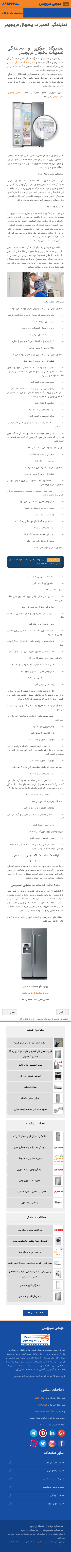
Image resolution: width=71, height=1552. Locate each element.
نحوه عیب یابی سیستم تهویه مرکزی (30, 1109)
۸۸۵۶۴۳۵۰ (10, 4)
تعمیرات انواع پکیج (56, 1503)
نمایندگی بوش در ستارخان (30, 1230)
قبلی (61, 1012)
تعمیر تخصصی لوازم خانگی (30, 1065)
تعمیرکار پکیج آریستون (30, 1285)
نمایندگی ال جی (29, 1530)
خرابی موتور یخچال (30, 1098)
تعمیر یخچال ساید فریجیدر (23, 62)
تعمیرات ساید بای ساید (54, 1462)
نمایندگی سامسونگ (53, 1530)
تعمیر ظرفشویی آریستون (30, 1296)
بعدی (11, 1012)
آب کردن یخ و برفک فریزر (30, 1252)
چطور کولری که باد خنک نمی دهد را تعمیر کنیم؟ (30, 1263)
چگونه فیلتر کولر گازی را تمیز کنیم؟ (30, 1042)
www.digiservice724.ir (45, 1411)
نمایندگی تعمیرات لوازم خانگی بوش (30, 1147)
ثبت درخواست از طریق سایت (35, 993)
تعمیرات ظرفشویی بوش (30, 1180)
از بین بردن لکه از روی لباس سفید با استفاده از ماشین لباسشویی (30, 1274)
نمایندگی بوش (56, 1526)
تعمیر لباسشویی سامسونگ (30, 1158)
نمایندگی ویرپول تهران (30, 1202)
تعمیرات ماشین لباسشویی (53, 1478)
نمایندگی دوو (37, 1526)
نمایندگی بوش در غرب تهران (30, 1169)
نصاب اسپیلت (30, 1087)
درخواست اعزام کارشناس (12, 13)
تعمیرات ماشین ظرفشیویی (53, 1487)
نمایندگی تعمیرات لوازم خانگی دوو (30, 1191)
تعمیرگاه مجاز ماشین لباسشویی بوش (30, 1241)
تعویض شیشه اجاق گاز (30, 1076)
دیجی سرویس (50, 4)
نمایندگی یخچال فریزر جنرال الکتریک (30, 1136)
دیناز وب (40, 1541)
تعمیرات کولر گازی (57, 1495)
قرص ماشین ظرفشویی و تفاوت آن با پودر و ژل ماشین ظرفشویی (30, 1054)
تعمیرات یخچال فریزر (55, 1470)
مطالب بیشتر (37, 1313)
